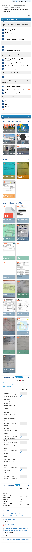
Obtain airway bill (10, 77)
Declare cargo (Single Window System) (16, 90)
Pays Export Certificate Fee (13, 47)
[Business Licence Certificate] (9, 232)
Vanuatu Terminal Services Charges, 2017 (17, 539)
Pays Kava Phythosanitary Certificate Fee (17, 66)
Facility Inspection (10, 33)
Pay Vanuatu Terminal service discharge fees (17, 103)
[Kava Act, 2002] (4, 525)
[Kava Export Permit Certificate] (22, 170)
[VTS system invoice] (9, 345)
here (17, 1)
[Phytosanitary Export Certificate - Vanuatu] (9, 189)
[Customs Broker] (22, 139)
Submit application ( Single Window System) (15, 59)
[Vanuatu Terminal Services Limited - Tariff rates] (4, 539)
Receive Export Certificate (12, 50)
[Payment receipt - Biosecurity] (9, 251)
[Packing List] (22, 270)
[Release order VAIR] (22, 326)
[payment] (9, 289)
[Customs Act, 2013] (4, 519)
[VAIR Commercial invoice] (22, 307)
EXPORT (4, 6)
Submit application (10, 30)
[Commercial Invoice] (9, 307)
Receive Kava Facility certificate (14, 39)
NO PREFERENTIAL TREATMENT (13, 7)
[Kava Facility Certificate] (9, 170)
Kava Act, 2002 (9, 525)
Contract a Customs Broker (13, 86)
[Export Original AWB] (22, 289)
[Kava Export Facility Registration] (9, 214)
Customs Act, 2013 (10, 519)
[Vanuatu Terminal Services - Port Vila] (22, 150)
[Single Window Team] (22, 128)
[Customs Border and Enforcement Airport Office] (9, 150)
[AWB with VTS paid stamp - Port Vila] (9, 364)
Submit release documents (13, 107)
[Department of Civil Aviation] (9, 139)
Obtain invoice (9, 100)
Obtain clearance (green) (12, 93)
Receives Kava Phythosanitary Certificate (17, 69)
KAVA (10, 6)
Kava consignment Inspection (13, 63)
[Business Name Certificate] (22, 214)
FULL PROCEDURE (19, 6)
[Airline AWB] (9, 326)
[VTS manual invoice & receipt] (22, 345)
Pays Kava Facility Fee (11, 36)
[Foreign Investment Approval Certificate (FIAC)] (22, 232)
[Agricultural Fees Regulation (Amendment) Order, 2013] (4, 514)
